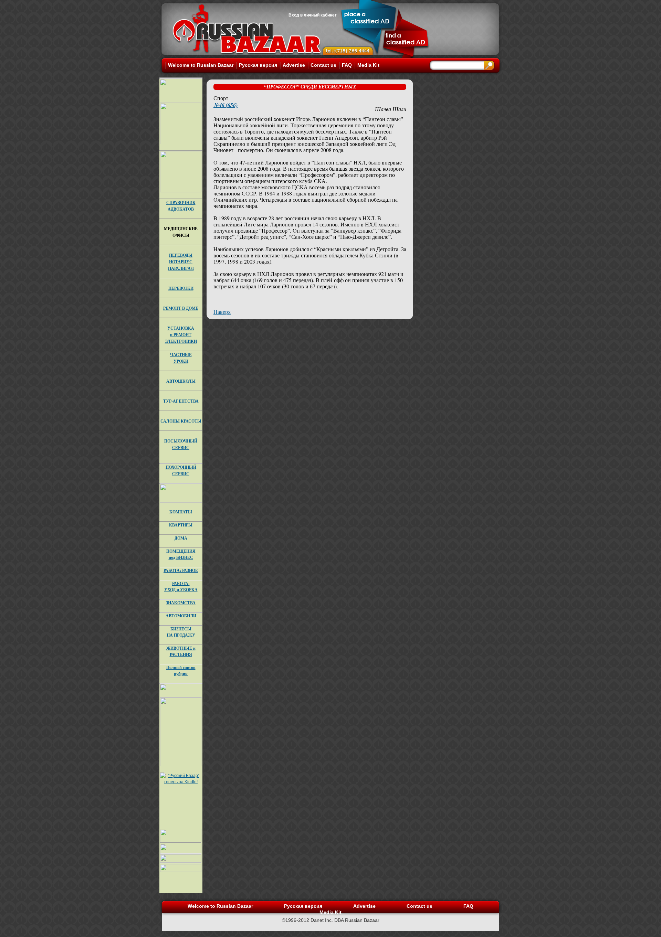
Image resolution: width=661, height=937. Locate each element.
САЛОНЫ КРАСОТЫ (180, 421)
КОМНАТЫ (180, 512)
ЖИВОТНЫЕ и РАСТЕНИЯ (181, 651)
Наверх (222, 311)
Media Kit (368, 65)
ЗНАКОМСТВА (181, 603)
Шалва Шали (390, 109)
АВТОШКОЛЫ (181, 381)
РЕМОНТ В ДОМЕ (180, 308)
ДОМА (181, 538)
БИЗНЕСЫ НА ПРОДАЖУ (181, 632)
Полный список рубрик (181, 670)
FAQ (347, 65)
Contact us (323, 65)
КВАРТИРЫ (180, 525)
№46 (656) (225, 105)
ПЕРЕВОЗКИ (180, 288)
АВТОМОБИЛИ (181, 616)
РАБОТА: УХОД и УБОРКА (181, 587)
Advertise (294, 65)
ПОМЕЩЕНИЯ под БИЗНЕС (181, 554)
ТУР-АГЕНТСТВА (181, 401)
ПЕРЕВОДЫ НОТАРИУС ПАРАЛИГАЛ (181, 261)
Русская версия (258, 65)
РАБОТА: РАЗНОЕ (181, 570)
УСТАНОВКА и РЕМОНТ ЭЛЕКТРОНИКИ (181, 334)
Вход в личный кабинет (312, 15)
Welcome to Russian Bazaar (200, 65)
